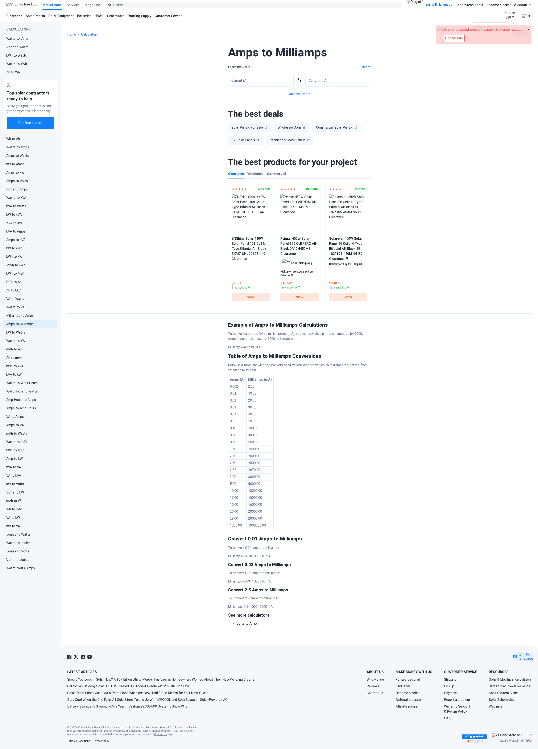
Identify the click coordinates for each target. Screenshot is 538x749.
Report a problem (457, 700)
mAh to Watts (16, 433)
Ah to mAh (14, 358)
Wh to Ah (13, 139)
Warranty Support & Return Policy (457, 708)
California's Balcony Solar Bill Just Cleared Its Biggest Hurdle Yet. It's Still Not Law (128, 686)
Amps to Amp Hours (21, 408)
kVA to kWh (14, 374)
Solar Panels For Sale (247, 127)
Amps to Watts (17, 156)
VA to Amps (15, 417)
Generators (115, 16)
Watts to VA (15, 307)
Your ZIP (510, 16)
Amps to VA (15, 425)
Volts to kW (15, 492)
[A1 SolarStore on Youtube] (89, 657)
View (250, 297)
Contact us (375, 693)
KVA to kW (14, 223)
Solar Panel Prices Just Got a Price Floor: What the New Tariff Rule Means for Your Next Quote (137, 693)
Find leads (403, 686)
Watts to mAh (16, 442)
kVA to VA (13, 467)
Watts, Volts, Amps (20, 568)
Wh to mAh (14, 509)
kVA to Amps (15, 231)
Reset (366, 67)
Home (71, 34)
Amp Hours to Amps (21, 400)
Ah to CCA (13, 290)
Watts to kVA (16, 198)
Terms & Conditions (171, 727)
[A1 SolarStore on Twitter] (76, 657)
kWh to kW (14, 257)
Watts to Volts (17, 39)
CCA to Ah (13, 282)
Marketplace (52, 5)
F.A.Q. (448, 718)
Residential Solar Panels (287, 140)
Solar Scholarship (501, 700)
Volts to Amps (17, 189)
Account (520, 5)
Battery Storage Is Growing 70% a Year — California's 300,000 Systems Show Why (127, 706)
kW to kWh (14, 248)
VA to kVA (13, 476)
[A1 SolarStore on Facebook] (69, 657)
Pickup (449, 686)
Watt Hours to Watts (22, 391)
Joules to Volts (17, 551)
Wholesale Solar (289, 127)
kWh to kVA (14, 366)
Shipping (450, 679)
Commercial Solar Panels (334, 127)
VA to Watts (15, 299)
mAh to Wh (14, 501)
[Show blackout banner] (415, 5)
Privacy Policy (101, 741)
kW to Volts (15, 484)
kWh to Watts (16, 55)
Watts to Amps (17, 147)
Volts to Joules (17, 560)
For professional (408, 679)
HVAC (99, 16)
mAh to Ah (14, 349)
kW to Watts (15, 332)
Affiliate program (408, 706)
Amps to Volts (17, 181)
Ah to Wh (13, 72)
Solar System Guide (503, 693)
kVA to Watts (16, 206)
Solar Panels (35, 16)
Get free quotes (30, 123)
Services (73, 5)
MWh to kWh (15, 265)
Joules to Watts (18, 534)
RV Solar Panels (243, 140)
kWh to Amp (15, 450)
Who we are (375, 679)
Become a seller (499, 5)
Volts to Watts (17, 47)
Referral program (408, 700)
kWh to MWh (15, 273)
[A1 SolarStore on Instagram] (83, 657)
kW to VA (13, 526)
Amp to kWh (15, 459)
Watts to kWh (16, 64)
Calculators (89, 34)
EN (428, 5)
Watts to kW (15, 341)
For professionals (469, 5)
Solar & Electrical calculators (510, 679)
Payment (451, 693)
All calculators (299, 94)
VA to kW (13, 518)
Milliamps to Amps (20, 316)
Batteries (84, 16)
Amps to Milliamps (20, 324)
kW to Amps (15, 164)
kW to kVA (14, 215)
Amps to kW (15, 172)
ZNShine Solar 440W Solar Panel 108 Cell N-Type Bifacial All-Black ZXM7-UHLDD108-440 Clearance (249, 249)
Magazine (92, 5)
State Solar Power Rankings (509, 686)
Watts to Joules (18, 543)
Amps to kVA (15, 240)
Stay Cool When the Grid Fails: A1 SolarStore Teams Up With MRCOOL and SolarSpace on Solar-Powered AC (147, 700)
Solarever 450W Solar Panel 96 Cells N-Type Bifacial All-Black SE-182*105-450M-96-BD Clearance (346, 249)
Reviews (373, 686)
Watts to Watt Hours (22, 383)
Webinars (495, 706)
